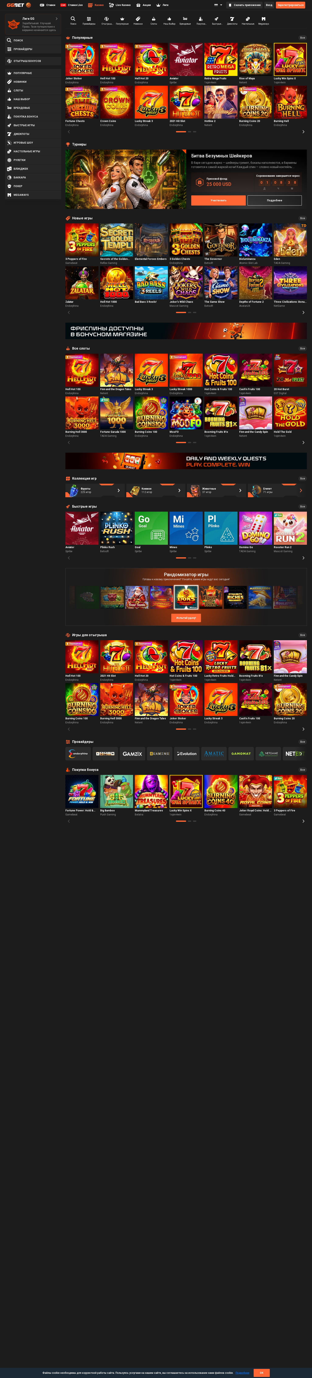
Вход (269, 5)
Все (302, 37)
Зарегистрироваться (291, 5)
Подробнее (242, 1372)
